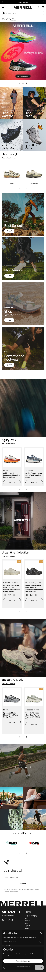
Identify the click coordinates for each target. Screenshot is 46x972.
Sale (26, 923)
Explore (27, 926)
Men (26, 918)
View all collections (9, 158)
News (27, 928)
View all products (8, 444)
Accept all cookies (23, 961)
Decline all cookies (23, 967)
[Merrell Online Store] (23, 7)
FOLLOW (23, 767)
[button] (42, 7)
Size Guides (6, 945)
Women (27, 921)
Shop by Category (31, 916)
